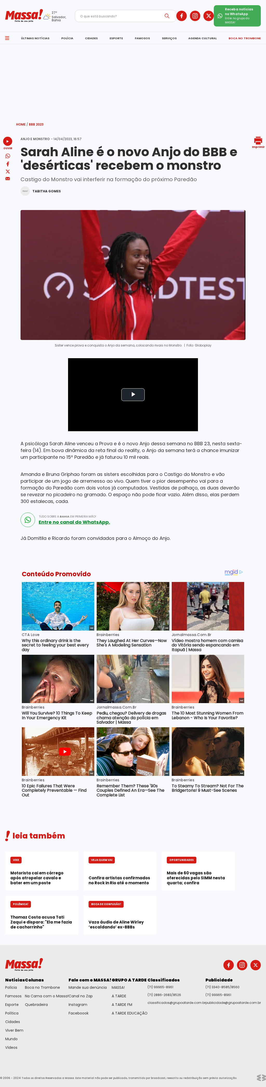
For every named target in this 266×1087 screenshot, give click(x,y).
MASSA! (118, 987)
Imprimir (258, 146)
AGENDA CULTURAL (202, 38)
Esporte (12, 1004)
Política (11, 1013)
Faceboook (79, 1013)
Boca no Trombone (42, 987)
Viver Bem (14, 1030)
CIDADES (91, 38)
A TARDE (119, 996)
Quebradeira (36, 1004)
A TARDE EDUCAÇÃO (130, 1013)
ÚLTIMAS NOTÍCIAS (35, 38)
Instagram (78, 1004)
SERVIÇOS (169, 38)
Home (22, 124)
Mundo (11, 1039)
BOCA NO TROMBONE (245, 38)
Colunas (34, 980)
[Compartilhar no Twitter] (8, 172)
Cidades (12, 1021)
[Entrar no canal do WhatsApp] (28, 520)
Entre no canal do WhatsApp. (74, 522)
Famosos (13, 996)
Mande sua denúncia (88, 987)
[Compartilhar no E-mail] (7, 179)
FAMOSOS (142, 38)
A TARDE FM (122, 1004)
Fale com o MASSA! (90, 980)
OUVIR (7, 148)
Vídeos (11, 1047)
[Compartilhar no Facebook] (7, 165)
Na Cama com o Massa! (47, 996)
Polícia (11, 987)
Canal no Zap (81, 996)
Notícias (15, 980)
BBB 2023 (36, 124)
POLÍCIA (67, 38)
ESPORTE (116, 38)
